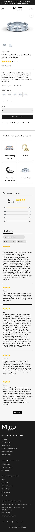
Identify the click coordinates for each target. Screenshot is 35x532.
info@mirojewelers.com (8, 516)
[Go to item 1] (4, 45)
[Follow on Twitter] (8, 522)
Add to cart (17, 116)
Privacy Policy (6, 492)
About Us (4, 439)
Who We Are (6, 464)
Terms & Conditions (7, 486)
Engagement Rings (7, 451)
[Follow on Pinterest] (17, 522)
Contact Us (5, 483)
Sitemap (4, 495)
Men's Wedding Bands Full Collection (19, 123)
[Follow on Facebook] (3, 522)
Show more (17, 412)
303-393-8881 (26, 3)
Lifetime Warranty (7, 467)
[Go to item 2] (10, 45)
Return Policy (6, 489)
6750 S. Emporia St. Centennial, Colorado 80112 (16, 504)
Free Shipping (6, 470)
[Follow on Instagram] (12, 522)
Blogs (3, 479)
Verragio (5, 51)
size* (3, 107)
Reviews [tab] (8, 231)
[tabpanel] (17, 325)
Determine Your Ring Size (9, 448)
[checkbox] (21, 241)
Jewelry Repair (6, 445)
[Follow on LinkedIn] (22, 522)
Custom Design (6, 442)
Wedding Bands (6, 455)
